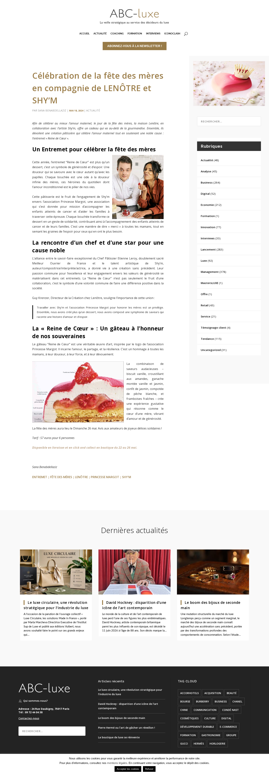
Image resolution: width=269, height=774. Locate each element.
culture (210, 718)
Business (207, 182)
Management (210, 272)
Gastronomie (211, 735)
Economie (207, 205)
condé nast (230, 710)
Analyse (206, 171)
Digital (205, 193)
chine (184, 710)
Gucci (184, 743)
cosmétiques (189, 718)
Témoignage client (213, 327)
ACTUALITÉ (100, 34)
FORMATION (135, 34)
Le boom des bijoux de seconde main (121, 718)
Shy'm (126, 477)
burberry (202, 701)
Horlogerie (217, 743)
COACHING (117, 34)
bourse (185, 701)
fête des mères (61, 477)
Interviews (208, 238)
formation (188, 735)
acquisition (212, 693)
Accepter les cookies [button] (128, 769)
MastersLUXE (209, 283)
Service (205, 316)
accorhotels (189, 693)
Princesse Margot (105, 477)
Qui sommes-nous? (35, 700)
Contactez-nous (28, 718)
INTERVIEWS (153, 34)
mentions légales (117, 762)
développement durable (197, 726)
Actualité (93, 110)
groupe (231, 735)
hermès (199, 743)
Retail (204, 305)
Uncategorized (211, 350)
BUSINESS (221, 701)
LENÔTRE (81, 477)
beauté (232, 693)
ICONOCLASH (172, 34)
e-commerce (228, 726)
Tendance (207, 339)
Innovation (208, 227)
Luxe (204, 260)
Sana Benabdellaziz (52, 110)
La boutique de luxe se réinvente (119, 737)
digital (226, 718)
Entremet (39, 477)
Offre (204, 294)
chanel (237, 701)
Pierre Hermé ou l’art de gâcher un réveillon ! (126, 727)
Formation (208, 216)
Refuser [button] (149, 769)
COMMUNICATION (205, 710)
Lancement (208, 249)
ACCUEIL (84, 34)
